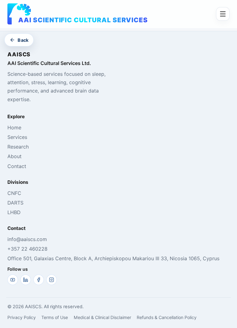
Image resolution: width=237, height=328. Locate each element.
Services (17, 137)
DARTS (15, 203)
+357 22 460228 (27, 249)
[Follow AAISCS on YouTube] (12, 279)
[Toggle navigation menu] (223, 14)
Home (14, 127)
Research (18, 147)
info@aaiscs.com (27, 239)
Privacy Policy (21, 317)
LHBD (14, 212)
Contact (16, 166)
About (14, 156)
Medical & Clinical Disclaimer (102, 317)
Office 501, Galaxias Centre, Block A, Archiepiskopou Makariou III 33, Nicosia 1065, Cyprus (113, 258)
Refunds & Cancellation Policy (167, 317)
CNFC (14, 193)
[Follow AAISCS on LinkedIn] (25, 279)
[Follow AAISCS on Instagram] (51, 279)
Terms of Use (54, 317)
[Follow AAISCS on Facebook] (38, 279)
